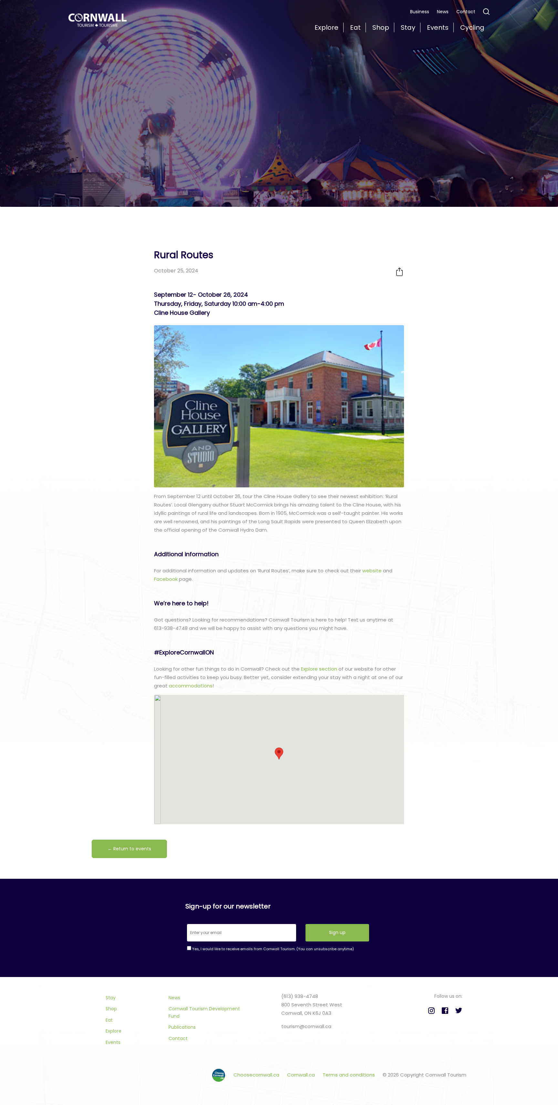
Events (113, 1042)
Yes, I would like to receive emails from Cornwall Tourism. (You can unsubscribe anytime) (272, 948)
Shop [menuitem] (380, 27)
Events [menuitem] (438, 27)
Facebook (166, 579)
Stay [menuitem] (408, 27)
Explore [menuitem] (326, 27)
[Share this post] (399, 271)
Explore (113, 1031)
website (372, 570)
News (443, 11)
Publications (182, 1027)
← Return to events (129, 848)
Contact (465, 11)
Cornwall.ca (301, 1074)
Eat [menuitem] (355, 27)
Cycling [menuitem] (472, 27)
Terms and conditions (349, 1074)
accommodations (190, 685)
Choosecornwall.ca (257, 1074)
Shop (111, 1008)
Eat (109, 1020)
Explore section (319, 668)
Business (419, 11)
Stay (111, 997)
